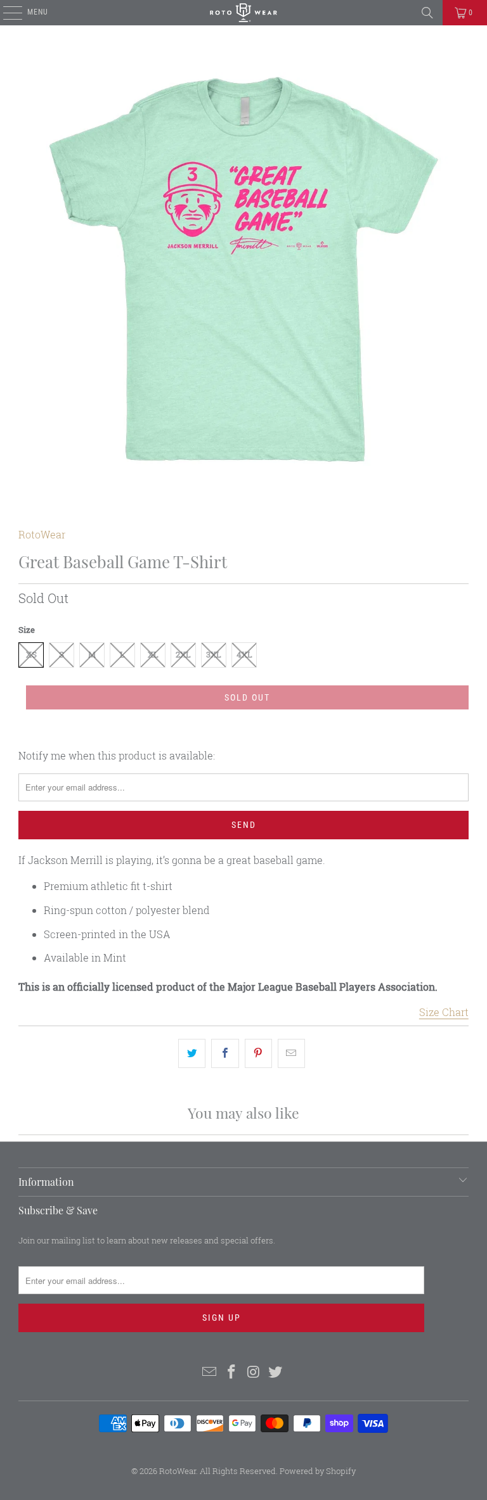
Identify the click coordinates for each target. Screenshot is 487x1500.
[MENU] (6, 12)
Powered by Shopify (318, 1471)
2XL (183, 654)
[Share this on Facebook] (224, 1053)
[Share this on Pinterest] (258, 1053)
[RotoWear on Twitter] (275, 1372)
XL (153, 654)
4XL (244, 654)
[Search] (427, 12)
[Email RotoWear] (209, 1372)
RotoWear (41, 534)
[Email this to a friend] (291, 1053)
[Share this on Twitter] (191, 1053)
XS (31, 654)
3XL (213, 654)
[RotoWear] (243, 12)
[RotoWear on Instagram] (254, 1372)
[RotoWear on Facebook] (232, 1372)
